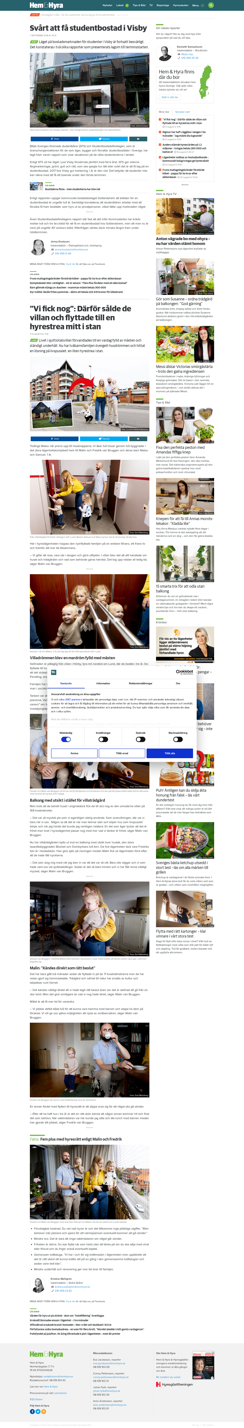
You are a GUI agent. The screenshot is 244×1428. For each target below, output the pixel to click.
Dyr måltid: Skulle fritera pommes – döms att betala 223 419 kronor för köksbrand (76, 292)
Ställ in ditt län (170, 97)
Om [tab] (178, 683)
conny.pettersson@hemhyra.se (111, 1377)
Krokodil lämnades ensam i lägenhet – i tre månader (59, 1320)
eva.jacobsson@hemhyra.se (109, 1363)
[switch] (103, 739)
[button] (122, 5)
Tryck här (70, 264)
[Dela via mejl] (138, 139)
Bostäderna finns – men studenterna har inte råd (72, 189)
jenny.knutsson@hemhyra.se (71, 249)
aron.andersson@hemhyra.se (109, 1405)
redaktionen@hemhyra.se (58, 1376)
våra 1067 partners (70, 699)
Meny (195, 5)
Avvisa (74, 753)
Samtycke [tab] (66, 683)
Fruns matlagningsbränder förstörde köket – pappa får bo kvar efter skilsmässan (75, 278)
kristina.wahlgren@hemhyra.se (72, 1287)
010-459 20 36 (189, 58)
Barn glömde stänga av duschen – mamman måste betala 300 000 (68, 287)
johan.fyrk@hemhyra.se (106, 1391)
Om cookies (207, 1425)
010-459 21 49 (63, 253)
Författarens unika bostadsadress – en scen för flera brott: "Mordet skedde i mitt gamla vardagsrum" (87, 1329)
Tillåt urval (122, 753)
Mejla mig (187, 54)
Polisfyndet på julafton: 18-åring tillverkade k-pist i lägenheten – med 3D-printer (75, 1334)
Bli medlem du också (168, 1377)
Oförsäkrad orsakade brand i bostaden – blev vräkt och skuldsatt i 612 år (71, 1325)
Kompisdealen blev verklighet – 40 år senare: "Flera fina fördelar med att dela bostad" (78, 283)
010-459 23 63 (63, 1291)
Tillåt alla (170, 753)
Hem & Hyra (51, 1386)
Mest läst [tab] (164, 112)
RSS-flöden (36, 1399)
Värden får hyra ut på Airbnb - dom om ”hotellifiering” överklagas (67, 1315)
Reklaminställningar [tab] (140, 683)
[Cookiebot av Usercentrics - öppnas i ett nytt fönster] (178, 672)
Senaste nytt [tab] (182, 112)
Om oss (196, 1425)
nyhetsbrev (60, 1393)
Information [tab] (103, 683)
